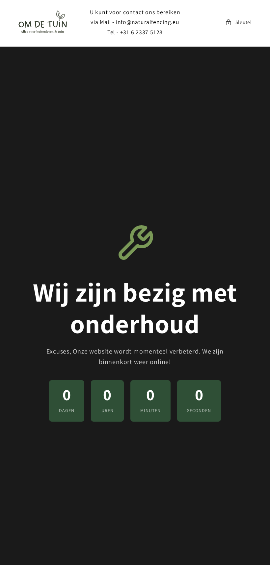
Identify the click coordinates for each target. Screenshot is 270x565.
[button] (238, 22)
